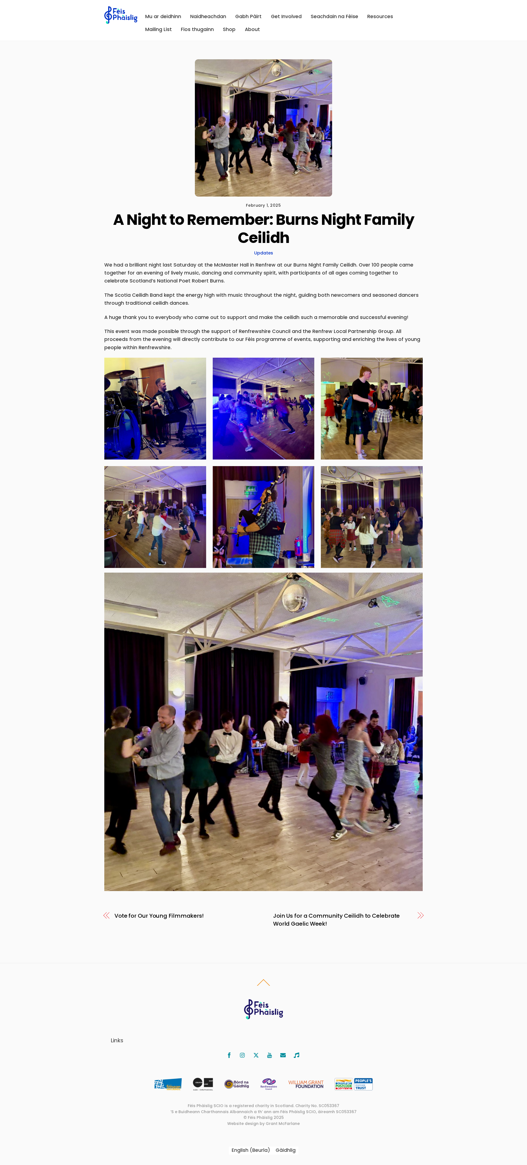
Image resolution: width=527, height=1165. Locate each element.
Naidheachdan (208, 16)
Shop (229, 29)
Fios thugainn (197, 29)
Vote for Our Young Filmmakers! (159, 916)
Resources (380, 16)
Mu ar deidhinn (163, 16)
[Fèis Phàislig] (120, 21)
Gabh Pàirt (248, 16)
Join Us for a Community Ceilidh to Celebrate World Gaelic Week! (336, 920)
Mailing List (158, 29)
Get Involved (286, 16)
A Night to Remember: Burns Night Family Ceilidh (263, 228)
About (252, 29)
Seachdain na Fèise (334, 16)
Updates (263, 253)
